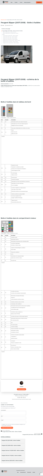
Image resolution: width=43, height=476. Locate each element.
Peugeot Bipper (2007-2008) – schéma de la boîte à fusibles (12, 30)
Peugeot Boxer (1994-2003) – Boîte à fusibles (10, 35)
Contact (21, 2)
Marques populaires (27, 2)
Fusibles (16, 2)
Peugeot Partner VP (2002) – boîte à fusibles (10, 41)
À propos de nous (23, 472)
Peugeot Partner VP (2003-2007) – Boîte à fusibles (11, 40)
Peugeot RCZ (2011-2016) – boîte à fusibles (11, 440)
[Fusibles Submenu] (18, 2)
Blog (11, 2)
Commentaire (3, 410)
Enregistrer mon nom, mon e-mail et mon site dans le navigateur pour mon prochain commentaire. (13, 425)
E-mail (2, 420)
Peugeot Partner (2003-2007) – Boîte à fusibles (11, 42)
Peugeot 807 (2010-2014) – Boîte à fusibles (10, 36)
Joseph (3, 34)
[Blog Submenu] (13, 2)
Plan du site (29, 472)
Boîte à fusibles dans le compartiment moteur (10, 33)
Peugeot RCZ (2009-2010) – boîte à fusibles (10, 39)
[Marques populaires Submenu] (31, 2)
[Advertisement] (21, 11)
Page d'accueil (3, 19)
